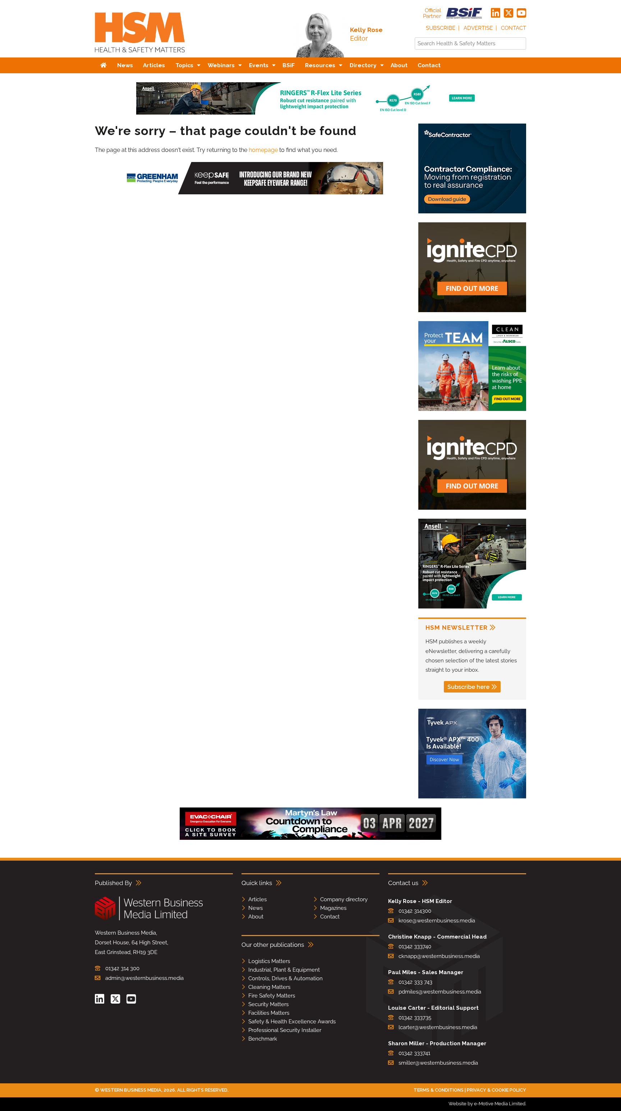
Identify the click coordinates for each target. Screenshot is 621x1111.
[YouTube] (521, 13)
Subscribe (440, 28)
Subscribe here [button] (468, 687)
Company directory (344, 899)
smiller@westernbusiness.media (438, 1063)
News (255, 908)
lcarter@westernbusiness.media (438, 1027)
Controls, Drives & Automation (285, 978)
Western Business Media (130, 1090)
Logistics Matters (269, 961)
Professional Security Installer (284, 1030)
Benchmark (262, 1039)
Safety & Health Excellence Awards (292, 1021)
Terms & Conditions (439, 1090)
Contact (513, 28)
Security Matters (268, 1004)
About (255, 916)
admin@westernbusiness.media (144, 978)
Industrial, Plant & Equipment (284, 970)
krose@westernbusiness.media (437, 920)
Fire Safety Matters (271, 995)
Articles (257, 899)
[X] (508, 13)
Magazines (333, 908)
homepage (263, 150)
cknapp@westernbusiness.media (439, 956)
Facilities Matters (268, 1013)
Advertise (478, 28)
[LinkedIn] (495, 13)
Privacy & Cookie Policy (496, 1090)
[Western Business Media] (149, 919)
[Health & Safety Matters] (140, 55)
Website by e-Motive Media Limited (486, 1103)
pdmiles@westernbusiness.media (440, 992)
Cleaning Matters (269, 987)
